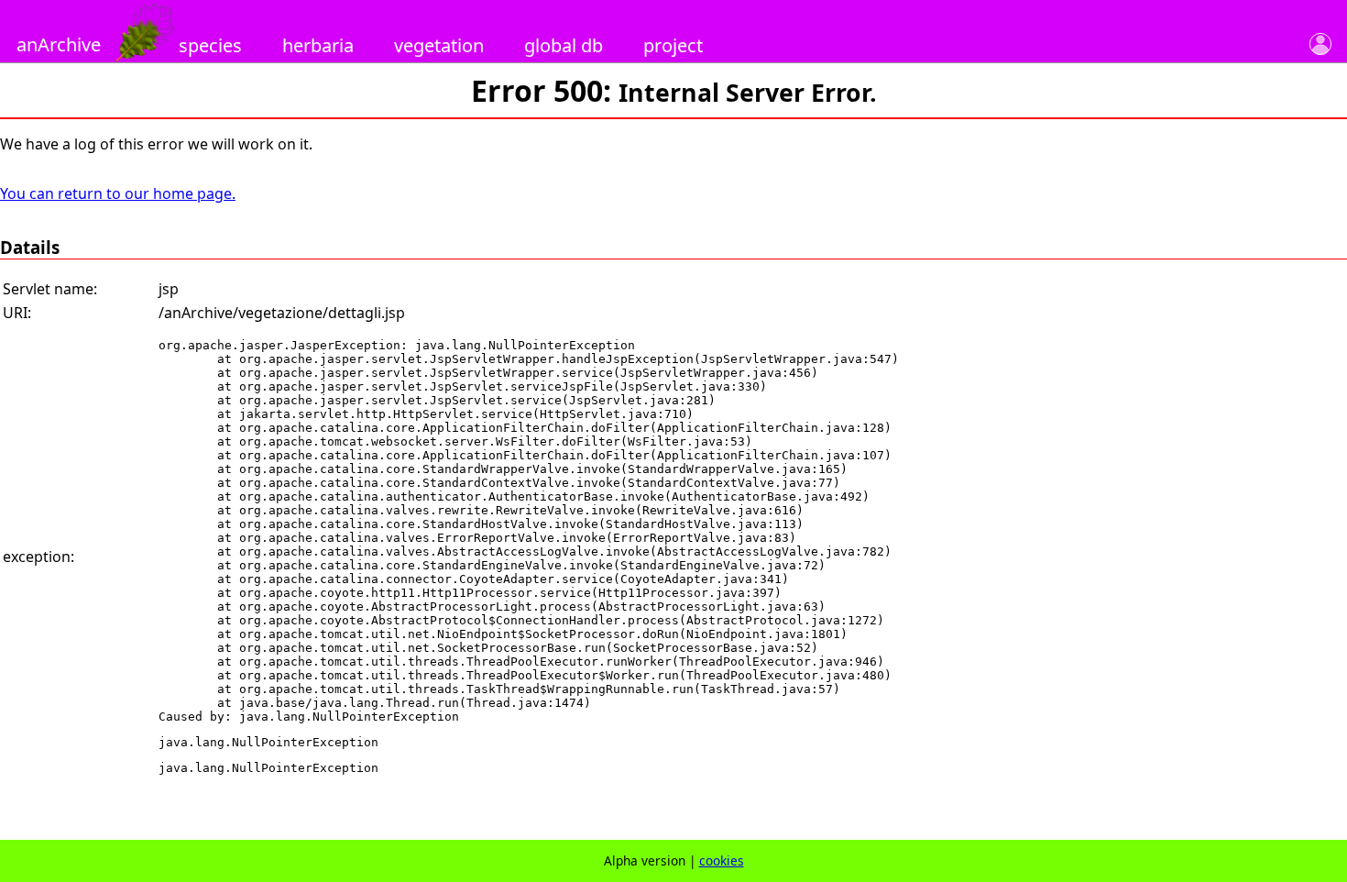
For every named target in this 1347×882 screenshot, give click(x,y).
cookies (721, 860)
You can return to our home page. (117, 193)
